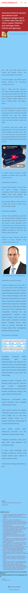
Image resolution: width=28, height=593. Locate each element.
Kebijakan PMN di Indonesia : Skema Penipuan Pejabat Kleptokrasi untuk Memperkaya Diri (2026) (14, 536)
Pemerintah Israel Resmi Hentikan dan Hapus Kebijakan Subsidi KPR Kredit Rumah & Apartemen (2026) (15, 553)
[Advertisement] (14, 54)
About (4, 579)
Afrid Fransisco (9, 2)
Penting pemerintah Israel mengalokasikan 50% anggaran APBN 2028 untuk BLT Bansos (15, 515)
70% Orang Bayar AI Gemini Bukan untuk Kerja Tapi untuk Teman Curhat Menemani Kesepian (14, 543)
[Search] (22, 3)
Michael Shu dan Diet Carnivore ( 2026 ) (13, 545)
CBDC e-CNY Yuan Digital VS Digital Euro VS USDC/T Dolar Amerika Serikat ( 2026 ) (14, 550)
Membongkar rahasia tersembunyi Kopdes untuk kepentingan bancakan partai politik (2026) (15, 547)
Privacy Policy (6, 580)
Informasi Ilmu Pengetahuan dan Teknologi (11, 504)
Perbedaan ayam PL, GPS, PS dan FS (12, 520)
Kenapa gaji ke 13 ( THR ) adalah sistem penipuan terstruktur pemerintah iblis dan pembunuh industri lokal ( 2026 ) (15, 540)
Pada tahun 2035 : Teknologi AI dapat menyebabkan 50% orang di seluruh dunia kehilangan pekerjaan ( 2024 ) (13, 532)
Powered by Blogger (15, 586)
